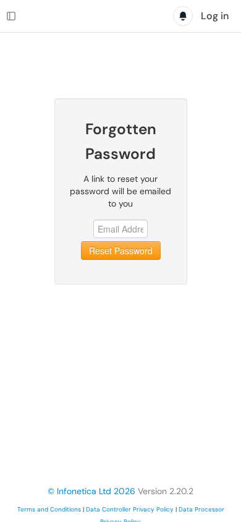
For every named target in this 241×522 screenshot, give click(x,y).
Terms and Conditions (49, 509)
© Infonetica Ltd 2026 (91, 491)
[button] (120, 44)
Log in (215, 15)
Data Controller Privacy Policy (130, 509)
